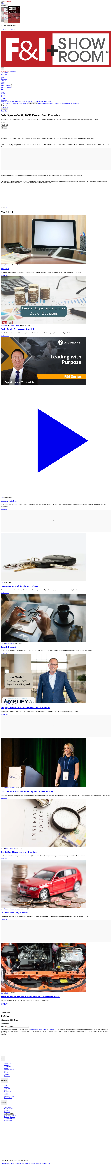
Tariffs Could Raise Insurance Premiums (19, 852)
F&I (2, 89)
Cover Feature (7, 1)
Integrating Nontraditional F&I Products (19, 586)
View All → (4, 1004)
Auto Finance (4, 72)
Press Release (76, 103)
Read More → (5, 275)
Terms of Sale (20, 1163)
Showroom (4, 98)
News (13, 1)
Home (2, 111)
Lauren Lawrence (15, 325)
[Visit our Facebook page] (1, 1016)
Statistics (30, 101)
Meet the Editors (12, 103)
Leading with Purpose (10, 501)
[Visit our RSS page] (5, 1016)
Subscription (4, 103)
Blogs (15, 101)
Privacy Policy (5, 1163)
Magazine (11, 101)
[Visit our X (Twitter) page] (3, 1016)
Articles (17, 1)
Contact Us (25, 103)
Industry (3, 92)
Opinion (3, 95)
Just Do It (5, 268)
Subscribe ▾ (4, 5)
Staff (9, 704)
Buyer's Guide (47, 101)
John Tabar (8, 265)
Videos (26, 101)
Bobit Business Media (44, 103)
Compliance (4, 79)
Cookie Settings (33, 103)
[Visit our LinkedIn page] (7, 1016)
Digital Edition (11, 29)
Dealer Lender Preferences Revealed (17, 329)
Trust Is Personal (8, 647)
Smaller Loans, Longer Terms (14, 913)
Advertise (19, 103)
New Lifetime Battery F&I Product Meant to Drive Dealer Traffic (30, 996)
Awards (3, 76)
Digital (2, 82)
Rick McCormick (10, 643)
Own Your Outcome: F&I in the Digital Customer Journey (27, 791)
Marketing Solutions (55, 103)
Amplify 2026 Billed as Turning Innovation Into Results (25, 707)
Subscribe (3, 29)
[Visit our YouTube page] (8, 1016)
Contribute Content (66, 103)
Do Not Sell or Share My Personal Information (37, 1163)
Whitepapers (20, 101)
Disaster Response (6, 85)
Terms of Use (12, 1163)
